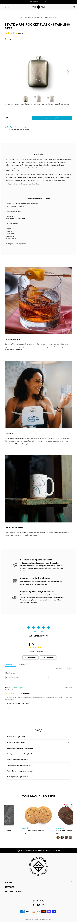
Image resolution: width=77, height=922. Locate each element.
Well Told (30, 919)
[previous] (6, 818)
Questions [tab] (22, 664)
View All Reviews (38, 631)
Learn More (55, 850)
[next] (67, 72)
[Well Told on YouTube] (38, 905)
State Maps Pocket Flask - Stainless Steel (17, 703)
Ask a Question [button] (31, 657)
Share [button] (9, 708)
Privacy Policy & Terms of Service (44, 919)
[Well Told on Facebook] (34, 905)
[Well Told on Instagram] (43, 905)
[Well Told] (38, 7)
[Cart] (74, 7)
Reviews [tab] (9, 664)
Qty (6, 118)
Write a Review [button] (49, 657)
